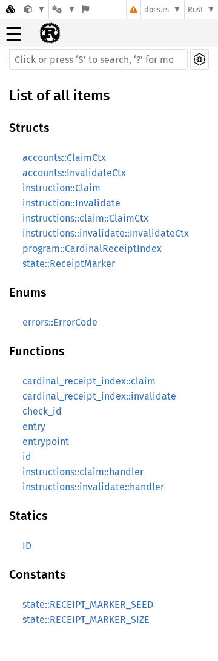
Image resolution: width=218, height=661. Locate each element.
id (26, 456)
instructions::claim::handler (83, 472)
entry (33, 426)
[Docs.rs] (10, 9)
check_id (42, 411)
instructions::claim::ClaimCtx (85, 218)
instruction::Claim (61, 188)
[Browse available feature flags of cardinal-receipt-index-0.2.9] (85, 9)
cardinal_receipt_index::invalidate (99, 396)
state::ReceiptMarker (68, 263)
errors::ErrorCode (59, 322)
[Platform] (63, 9)
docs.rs (156, 9)
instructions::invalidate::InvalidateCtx (105, 233)
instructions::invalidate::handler (93, 487)
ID (26, 545)
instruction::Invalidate (71, 203)
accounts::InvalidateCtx (74, 173)
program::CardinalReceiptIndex (92, 248)
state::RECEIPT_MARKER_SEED (87, 604)
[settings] (199, 59)
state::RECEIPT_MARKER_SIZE (86, 619)
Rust (195, 9)
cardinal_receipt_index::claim (89, 381)
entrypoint (45, 441)
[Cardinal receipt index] (34, 9)
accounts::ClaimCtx (64, 157)
